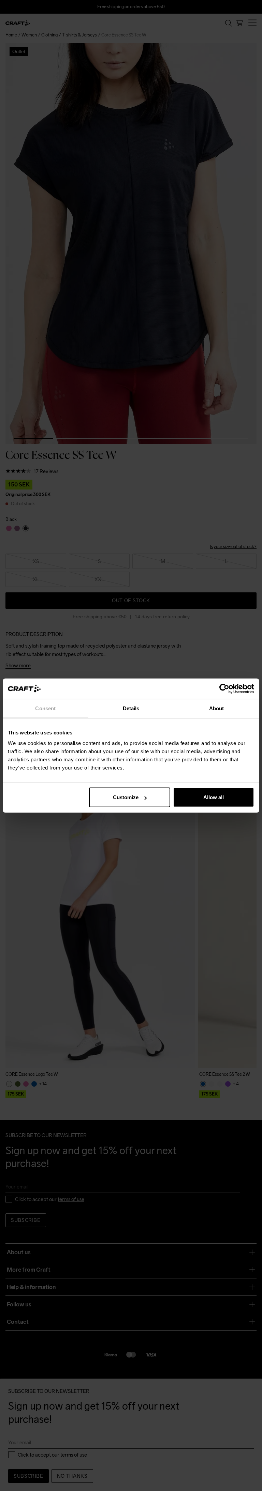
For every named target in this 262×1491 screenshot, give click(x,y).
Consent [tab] (45, 708)
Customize (126, 797)
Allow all (213, 797)
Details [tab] (131, 708)
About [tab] (216, 708)
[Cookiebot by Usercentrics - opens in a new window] (224, 688)
